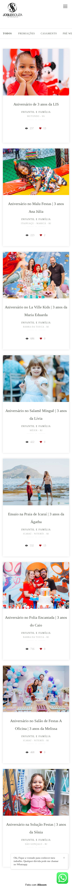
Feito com (36, 884)
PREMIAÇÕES (26, 33)
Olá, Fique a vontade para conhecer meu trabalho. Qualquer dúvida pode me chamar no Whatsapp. (36, 861)
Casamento (49, 33)
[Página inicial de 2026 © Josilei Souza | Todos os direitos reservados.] (12, 10)
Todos (7, 33)
